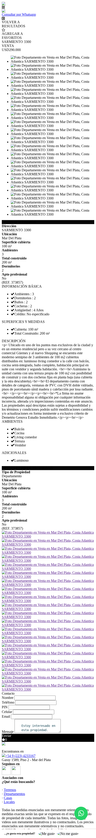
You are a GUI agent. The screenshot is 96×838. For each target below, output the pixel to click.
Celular (7, 712)
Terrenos (10, 790)
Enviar (6, 736)
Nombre (7, 698)
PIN (5, 707)
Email (6, 716)
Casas (8, 798)
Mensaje (8, 732)
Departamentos (14, 794)
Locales (9, 802)
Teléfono (8, 702)
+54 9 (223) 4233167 (20, 756)
